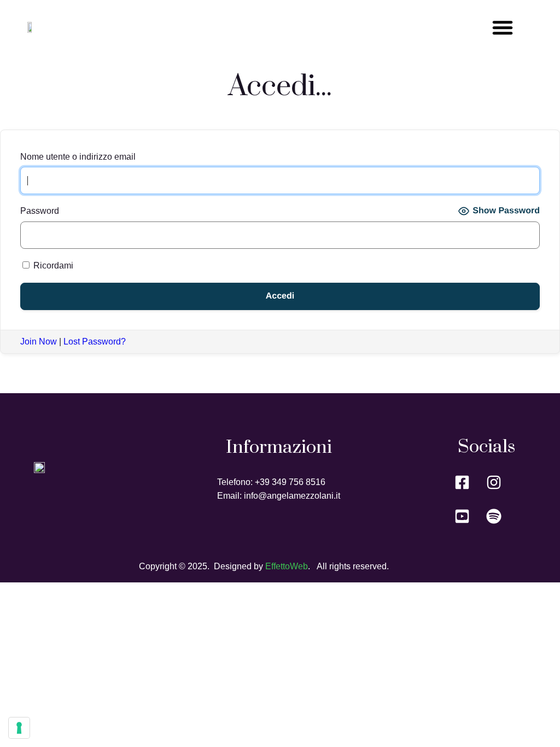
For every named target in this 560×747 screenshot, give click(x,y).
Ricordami (52, 265)
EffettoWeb (286, 566)
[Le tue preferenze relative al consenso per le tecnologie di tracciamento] (19, 727)
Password (39, 210)
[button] (502, 27)
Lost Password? (94, 341)
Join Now (38, 341)
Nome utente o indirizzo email (78, 156)
